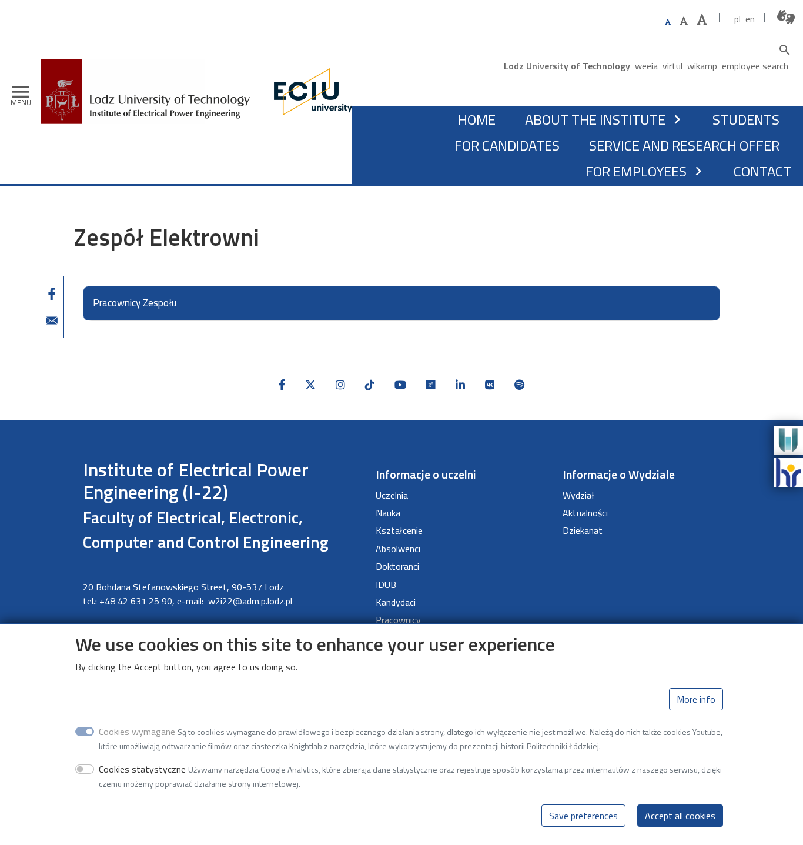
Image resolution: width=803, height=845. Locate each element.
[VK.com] (489, 385)
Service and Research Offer (684, 145)
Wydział (578, 495)
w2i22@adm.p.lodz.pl (250, 601)
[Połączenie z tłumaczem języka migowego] (786, 17)
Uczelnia (392, 495)
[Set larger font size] (683, 21)
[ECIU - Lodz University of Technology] (310, 91)
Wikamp (702, 66)
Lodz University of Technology (567, 66)
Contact (762, 171)
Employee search (755, 66)
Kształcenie (399, 530)
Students (745, 119)
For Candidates (507, 145)
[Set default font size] (667, 22)
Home (477, 119)
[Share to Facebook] (51, 294)
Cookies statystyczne (142, 769)
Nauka (388, 513)
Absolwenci (398, 549)
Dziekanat (583, 530)
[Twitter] (310, 385)
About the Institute (595, 119)
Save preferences (583, 816)
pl (737, 19)
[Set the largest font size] (702, 20)
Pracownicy (398, 620)
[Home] (150, 68)
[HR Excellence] (788, 472)
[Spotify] (519, 385)
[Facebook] (282, 385)
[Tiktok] (369, 385)
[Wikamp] (788, 439)
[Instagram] (340, 385)
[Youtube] (400, 385)
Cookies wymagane (137, 731)
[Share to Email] (51, 320)
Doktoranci (397, 566)
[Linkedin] (460, 385)
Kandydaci (396, 602)
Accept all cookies (680, 816)
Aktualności (585, 513)
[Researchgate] (431, 385)
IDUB (386, 584)
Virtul (672, 66)
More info (696, 699)
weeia (646, 66)
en (750, 19)
